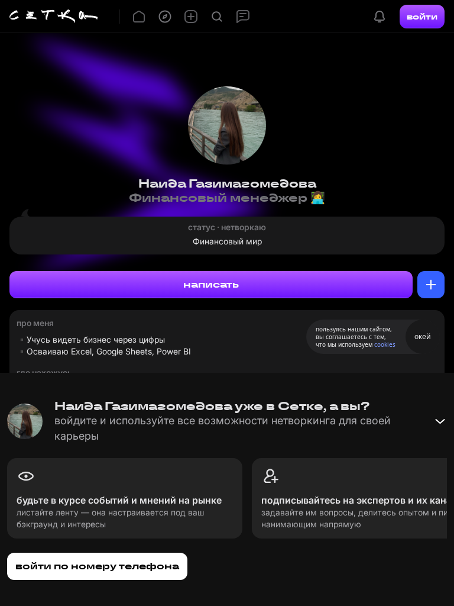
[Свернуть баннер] (440, 421)
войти (422, 16)
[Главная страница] (53, 16)
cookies (384, 344)
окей (422, 336)
